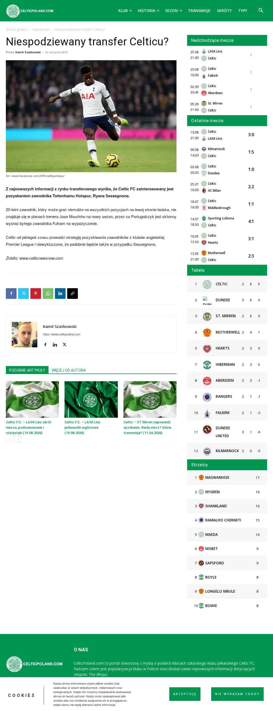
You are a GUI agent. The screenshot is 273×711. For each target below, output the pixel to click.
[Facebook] (11, 293)
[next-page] (17, 439)
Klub (123, 10)
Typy (242, 10)
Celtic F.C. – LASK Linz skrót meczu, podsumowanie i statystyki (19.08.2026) (28, 427)
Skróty (224, 10)
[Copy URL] (72, 293)
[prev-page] (9, 439)
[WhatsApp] (48, 293)
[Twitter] (23, 293)
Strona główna (16, 29)
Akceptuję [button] (184, 694)
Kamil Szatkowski (28, 52)
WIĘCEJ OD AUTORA (69, 370)
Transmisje (199, 10)
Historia (146, 10)
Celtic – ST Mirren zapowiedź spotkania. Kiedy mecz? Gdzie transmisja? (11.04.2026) (147, 427)
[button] (260, 11)
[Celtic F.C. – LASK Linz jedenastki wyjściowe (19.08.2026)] (91, 399)
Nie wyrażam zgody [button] (237, 694)
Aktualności (41, 29)
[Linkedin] (60, 293)
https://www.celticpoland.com (61, 334)
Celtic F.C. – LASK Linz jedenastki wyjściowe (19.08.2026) (83, 427)
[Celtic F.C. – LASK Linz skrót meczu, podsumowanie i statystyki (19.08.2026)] (32, 399)
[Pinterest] (35, 293)
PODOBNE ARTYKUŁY (27, 370)
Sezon (171, 10)
